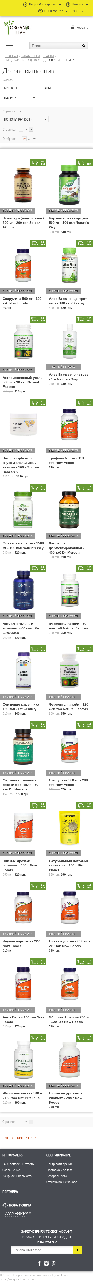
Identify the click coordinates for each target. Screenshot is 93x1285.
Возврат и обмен (57, 1176)
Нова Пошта (17, 1205)
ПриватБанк (17, 1213)
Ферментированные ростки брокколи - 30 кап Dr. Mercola (20, 784)
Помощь (77, 4)
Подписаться (77, 1250)
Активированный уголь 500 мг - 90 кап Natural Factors (23, 382)
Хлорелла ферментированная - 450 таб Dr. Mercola (66, 547)
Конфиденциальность (17, 1176)
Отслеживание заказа (61, 1182)
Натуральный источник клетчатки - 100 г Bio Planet (68, 865)
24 (24, 139)
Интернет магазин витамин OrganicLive (17, 27)
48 (29, 139)
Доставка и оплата (59, 1170)
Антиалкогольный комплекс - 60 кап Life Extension (21, 628)
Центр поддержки (59, 1164)
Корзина (82, 27)
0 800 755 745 (53, 11)
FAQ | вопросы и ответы (18, 1164)
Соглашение (11, 1170)
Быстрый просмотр (17, 210)
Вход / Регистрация (43, 4)
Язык (75, 11)
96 (34, 139)
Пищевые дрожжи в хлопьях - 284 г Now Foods (66, 1097)
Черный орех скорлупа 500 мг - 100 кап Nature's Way (69, 222)
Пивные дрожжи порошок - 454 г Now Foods (20, 865)
